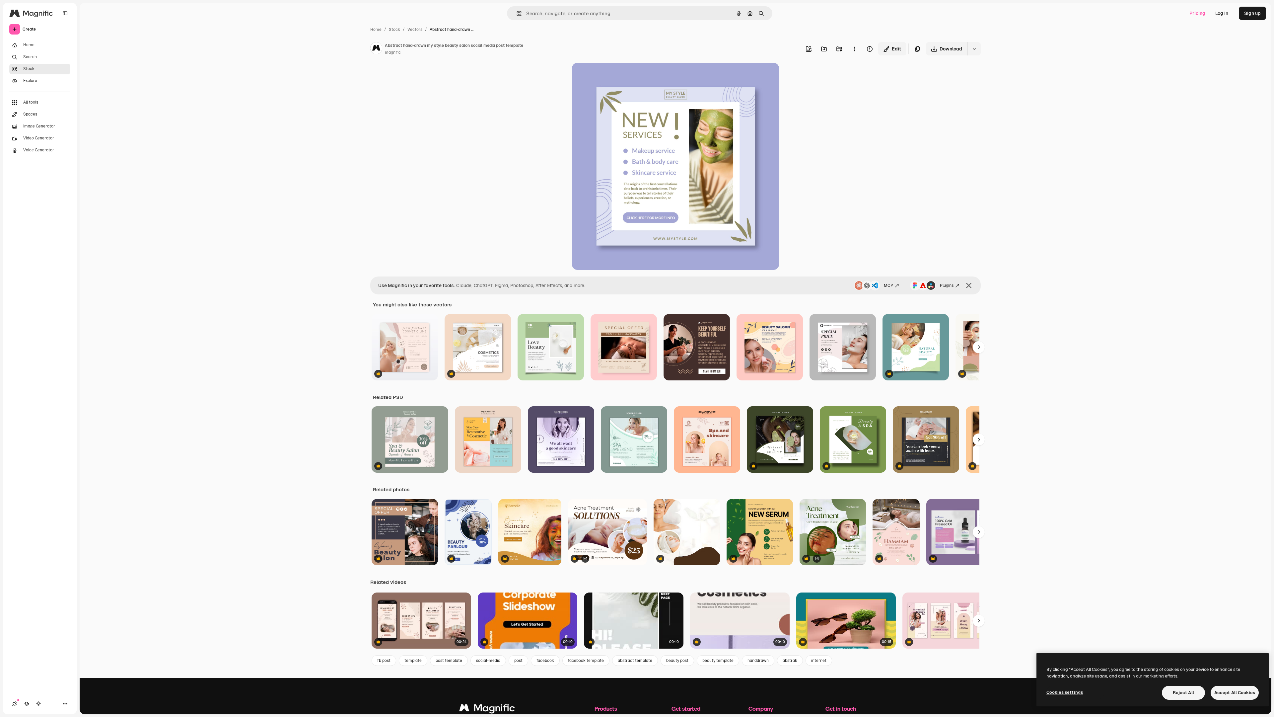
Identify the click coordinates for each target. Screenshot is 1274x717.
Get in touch (840, 708)
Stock (394, 29)
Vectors (414, 29)
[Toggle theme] (38, 703)
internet (818, 660)
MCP (888, 285)
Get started (686, 708)
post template (449, 660)
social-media (488, 660)
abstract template (635, 660)
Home (376, 29)
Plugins (947, 285)
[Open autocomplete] (516, 13)
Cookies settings (1064, 692)
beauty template (718, 660)
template (413, 660)
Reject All (1183, 692)
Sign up (1252, 13)
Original (614, 75)
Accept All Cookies (1234, 692)
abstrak (790, 660)
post (518, 660)
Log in (1221, 13)
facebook (545, 660)
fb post (383, 660)
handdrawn (758, 660)
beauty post (677, 660)
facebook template (586, 660)
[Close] (969, 285)
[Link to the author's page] (376, 49)
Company (760, 708)
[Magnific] (487, 709)
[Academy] (26, 703)
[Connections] (14, 703)
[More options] (854, 48)
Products (606, 708)
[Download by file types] (974, 48)
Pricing (1197, 13)
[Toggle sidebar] (65, 13)
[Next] (979, 347)
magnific (393, 52)
